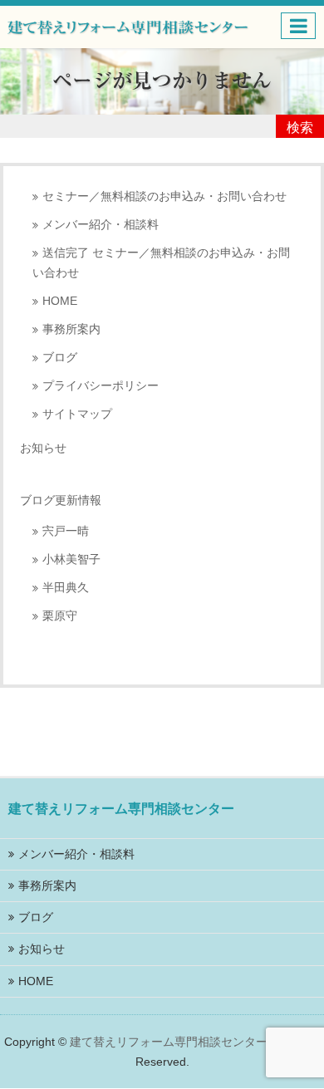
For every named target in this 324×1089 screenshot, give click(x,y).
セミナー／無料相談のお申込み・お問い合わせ (164, 196)
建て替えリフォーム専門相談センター (169, 1041)
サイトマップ (77, 414)
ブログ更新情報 (60, 500)
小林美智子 (71, 559)
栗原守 (59, 616)
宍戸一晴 (65, 531)
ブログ (59, 357)
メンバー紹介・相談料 (100, 224)
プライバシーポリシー (100, 386)
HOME (59, 301)
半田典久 (65, 587)
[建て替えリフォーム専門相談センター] (128, 25)
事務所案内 (71, 329)
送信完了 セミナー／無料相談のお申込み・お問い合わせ (161, 263)
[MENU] (298, 25)
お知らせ (43, 448)
